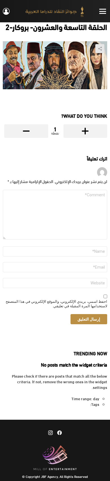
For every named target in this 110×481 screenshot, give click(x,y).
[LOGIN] (6, 11)
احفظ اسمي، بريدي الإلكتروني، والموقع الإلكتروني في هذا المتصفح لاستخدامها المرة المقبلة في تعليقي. (56, 303)
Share (99, 48)
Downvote (26, 131)
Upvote (85, 131)
